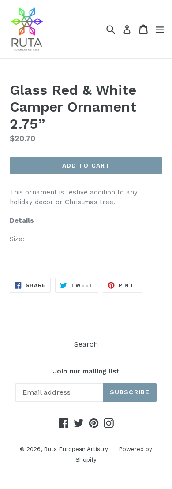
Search (86, 344)
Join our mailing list (86, 371)
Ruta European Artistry (77, 449)
